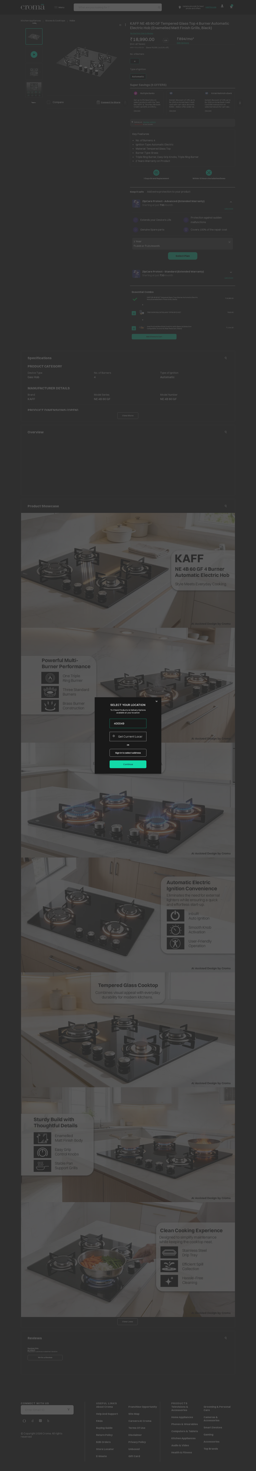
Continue (128, 764)
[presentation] (128, 723)
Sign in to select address (128, 752)
